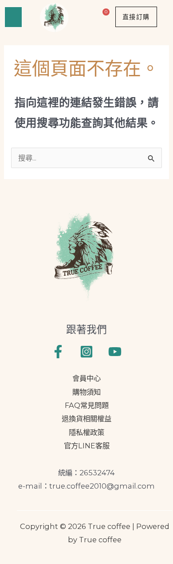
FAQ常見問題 (87, 405)
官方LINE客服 (87, 445)
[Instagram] (86, 351)
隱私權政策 (86, 432)
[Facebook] (58, 351)
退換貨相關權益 (86, 418)
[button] (13, 17)
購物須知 (86, 392)
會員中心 (86, 378)
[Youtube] (115, 351)
